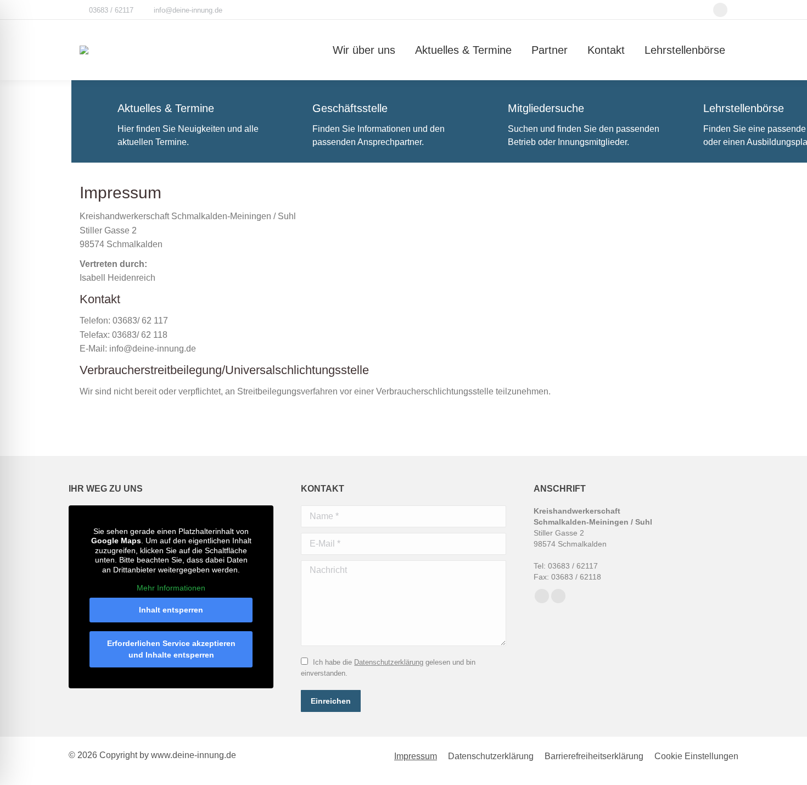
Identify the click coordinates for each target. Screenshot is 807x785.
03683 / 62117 (111, 10)
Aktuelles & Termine (165, 108)
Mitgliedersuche (546, 108)
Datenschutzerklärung (388, 662)
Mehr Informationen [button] (171, 587)
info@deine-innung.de (188, 10)
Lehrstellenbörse (743, 108)
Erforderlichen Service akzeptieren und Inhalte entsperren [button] (171, 649)
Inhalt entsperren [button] (171, 609)
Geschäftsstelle (350, 108)
